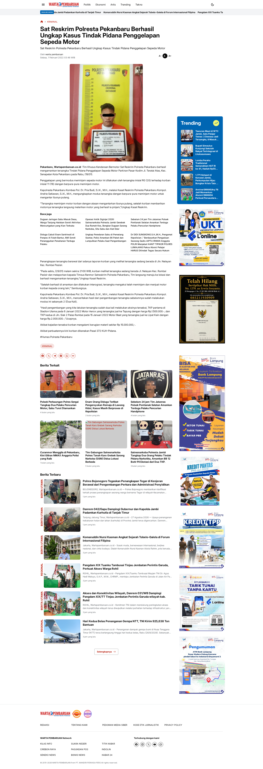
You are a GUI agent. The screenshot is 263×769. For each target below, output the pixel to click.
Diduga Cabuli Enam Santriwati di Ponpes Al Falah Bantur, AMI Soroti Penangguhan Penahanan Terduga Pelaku (57, 239)
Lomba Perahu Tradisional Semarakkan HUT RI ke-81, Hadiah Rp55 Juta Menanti (205, 164)
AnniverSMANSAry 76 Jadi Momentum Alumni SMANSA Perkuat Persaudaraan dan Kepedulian (207, 193)
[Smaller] (160, 55)
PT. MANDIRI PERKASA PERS (88, 763)
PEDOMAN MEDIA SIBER (114, 725)
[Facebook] (42, 355)
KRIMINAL (47, 346)
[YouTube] (154, 744)
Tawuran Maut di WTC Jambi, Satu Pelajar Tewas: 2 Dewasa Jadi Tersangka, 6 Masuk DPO (206, 135)
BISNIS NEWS (78, 755)
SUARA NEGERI (79, 743)
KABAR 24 (107, 755)
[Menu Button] (43, 5)
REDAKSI (44, 725)
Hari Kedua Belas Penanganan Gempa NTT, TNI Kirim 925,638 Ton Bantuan (126, 623)
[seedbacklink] (76, 713)
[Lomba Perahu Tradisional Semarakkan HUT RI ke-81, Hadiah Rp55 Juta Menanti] (187, 165)
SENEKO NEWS (48, 755)
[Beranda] (41, 21)
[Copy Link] (73, 355)
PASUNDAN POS (79, 749)
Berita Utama (41, 488)
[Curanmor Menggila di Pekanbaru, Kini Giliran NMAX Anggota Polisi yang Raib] (61, 434)
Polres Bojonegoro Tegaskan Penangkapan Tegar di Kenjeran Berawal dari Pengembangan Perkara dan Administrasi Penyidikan (126, 482)
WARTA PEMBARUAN (61, 763)
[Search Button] (220, 4)
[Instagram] (142, 744)
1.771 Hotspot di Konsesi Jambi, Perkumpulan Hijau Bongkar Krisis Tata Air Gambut (207, 179)
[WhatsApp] (67, 355)
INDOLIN (106, 749)
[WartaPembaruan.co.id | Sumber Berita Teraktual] (64, 4)
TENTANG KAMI (79, 725)
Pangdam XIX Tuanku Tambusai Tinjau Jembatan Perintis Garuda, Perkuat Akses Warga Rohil (194, 12)
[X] (48, 355)
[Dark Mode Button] (212, 5)
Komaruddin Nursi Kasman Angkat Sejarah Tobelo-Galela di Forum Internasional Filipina (98, 12)
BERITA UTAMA (41, 544)
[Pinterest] (60, 355)
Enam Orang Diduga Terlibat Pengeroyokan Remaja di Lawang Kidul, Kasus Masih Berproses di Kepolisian (104, 406)
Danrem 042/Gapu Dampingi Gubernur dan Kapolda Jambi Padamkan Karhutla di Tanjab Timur (121, 510)
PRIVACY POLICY (173, 725)
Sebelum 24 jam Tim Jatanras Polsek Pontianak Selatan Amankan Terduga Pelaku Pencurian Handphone (149, 222)
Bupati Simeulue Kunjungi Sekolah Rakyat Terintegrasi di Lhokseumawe (206, 149)
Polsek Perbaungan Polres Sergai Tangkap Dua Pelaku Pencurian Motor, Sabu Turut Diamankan (59, 405)
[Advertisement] (200, 65)
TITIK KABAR (108, 743)
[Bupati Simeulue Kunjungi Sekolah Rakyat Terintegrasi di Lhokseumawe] (187, 150)
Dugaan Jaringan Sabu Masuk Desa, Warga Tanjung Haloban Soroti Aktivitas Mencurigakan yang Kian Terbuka (60, 222)
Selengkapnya (104, 651)
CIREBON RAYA (48, 749)
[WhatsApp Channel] (160, 744)
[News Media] (87, 713)
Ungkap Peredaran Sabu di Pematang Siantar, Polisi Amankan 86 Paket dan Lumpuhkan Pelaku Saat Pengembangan (105, 237)
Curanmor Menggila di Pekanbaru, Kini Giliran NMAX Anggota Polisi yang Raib (60, 455)
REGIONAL (41, 569)
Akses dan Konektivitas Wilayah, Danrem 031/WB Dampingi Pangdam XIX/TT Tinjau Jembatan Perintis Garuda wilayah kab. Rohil (124, 597)
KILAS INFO (46, 743)
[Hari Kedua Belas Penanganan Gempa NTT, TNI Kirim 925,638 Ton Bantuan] (62, 631)
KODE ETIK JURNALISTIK (146, 725)
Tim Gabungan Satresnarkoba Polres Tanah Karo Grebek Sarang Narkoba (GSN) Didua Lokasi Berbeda (104, 457)
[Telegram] (54, 355)
